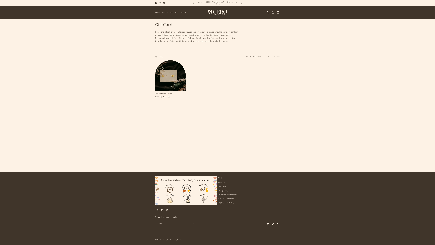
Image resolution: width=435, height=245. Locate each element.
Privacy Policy (223, 191)
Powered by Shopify (176, 240)
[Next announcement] (241, 3)
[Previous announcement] (193, 3)
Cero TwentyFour (165, 240)
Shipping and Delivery (226, 203)
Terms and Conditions (226, 199)
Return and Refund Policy (227, 195)
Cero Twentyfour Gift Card (164, 94)
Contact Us (222, 187)
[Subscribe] (193, 223)
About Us (221, 183)
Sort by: (248, 56)
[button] (165, 12)
